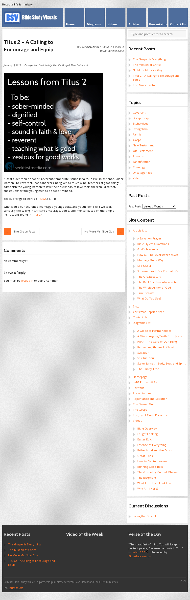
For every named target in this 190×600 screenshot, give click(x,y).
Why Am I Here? (147, 488)
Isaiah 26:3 (138, 552)
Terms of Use (16, 588)
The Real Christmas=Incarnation (158, 282)
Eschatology (140, 123)
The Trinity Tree (148, 369)
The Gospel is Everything (149, 59)
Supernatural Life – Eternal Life (157, 271)
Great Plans (145, 456)
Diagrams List (141, 323)
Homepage (140, 377)
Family (57, 65)
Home (96, 46)
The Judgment (146, 477)
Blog (136, 306)
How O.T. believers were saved (158, 255)
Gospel (66, 65)
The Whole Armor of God (154, 287)
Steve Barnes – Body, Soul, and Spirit (161, 363)
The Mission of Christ (147, 65)
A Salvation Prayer (149, 238)
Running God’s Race (150, 466)
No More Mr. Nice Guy (99, 231)
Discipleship (45, 65)
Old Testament (143, 151)
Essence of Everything (151, 445)
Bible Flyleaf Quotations (153, 244)
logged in (27, 280)
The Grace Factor (25, 231)
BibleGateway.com (140, 556)
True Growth (146, 293)
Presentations (142, 393)
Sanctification (141, 162)
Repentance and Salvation (150, 398)
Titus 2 (41, 198)
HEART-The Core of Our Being (157, 341)
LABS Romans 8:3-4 (145, 382)
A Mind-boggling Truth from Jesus (159, 336)
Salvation (143, 352)
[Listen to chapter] (147, 552)
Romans (138, 156)
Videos (137, 420)
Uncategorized (142, 172)
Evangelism (140, 129)
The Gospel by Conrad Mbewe (157, 472)
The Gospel (140, 409)
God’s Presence (147, 249)
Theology (139, 167)
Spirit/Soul (144, 265)
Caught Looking (147, 434)
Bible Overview (147, 428)
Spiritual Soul (146, 358)
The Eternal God (144, 404)
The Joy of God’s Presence (150, 415)
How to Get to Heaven (152, 461)
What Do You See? (149, 298)
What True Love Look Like (154, 483)
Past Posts (135, 206)
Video (137, 178)
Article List (140, 230)
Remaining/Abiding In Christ (155, 347)
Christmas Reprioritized (148, 312)
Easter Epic (144, 439)
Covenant (139, 112)
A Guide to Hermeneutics (154, 331)
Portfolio (138, 388)
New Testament (79, 65)
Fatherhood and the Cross (154, 450)
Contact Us (140, 317)
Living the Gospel (144, 516)
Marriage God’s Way (150, 260)
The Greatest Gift (149, 276)
